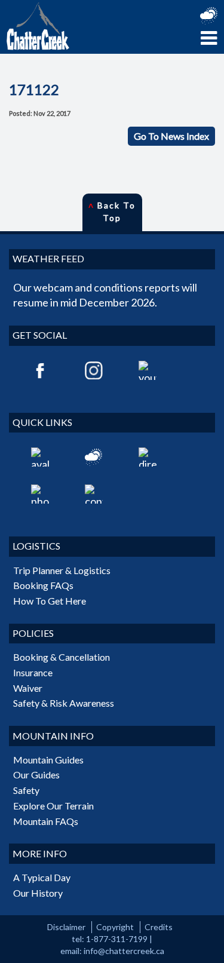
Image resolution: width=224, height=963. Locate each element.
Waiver (27, 688)
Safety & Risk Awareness (63, 703)
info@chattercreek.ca (124, 951)
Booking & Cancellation (61, 657)
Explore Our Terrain (53, 805)
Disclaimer (66, 927)
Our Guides (36, 774)
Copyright (115, 927)
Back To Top (112, 211)
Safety (26, 790)
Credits (159, 927)
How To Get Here (49, 600)
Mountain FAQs (45, 821)
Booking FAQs (43, 585)
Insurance (33, 672)
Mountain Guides (48, 759)
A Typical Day (41, 877)
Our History (38, 892)
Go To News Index (171, 136)
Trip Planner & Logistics (62, 570)
